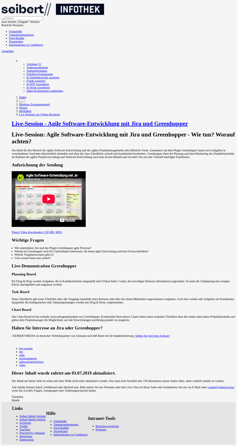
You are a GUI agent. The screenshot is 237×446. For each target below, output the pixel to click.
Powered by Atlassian (32, 432)
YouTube (24, 429)
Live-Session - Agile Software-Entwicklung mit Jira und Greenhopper (100, 123)
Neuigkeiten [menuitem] (16, 41)
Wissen (23, 107)
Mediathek (25, 111)
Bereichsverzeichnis (107, 426)
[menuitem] (33, 64)
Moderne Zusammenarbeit (34, 104)
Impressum (25, 436)
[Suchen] (2, 19)
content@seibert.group (221, 387)
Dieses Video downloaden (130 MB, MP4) (37, 232)
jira (21, 351)
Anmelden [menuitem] (7, 51)
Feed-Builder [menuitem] (16, 38)
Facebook (25, 422)
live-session (26, 348)
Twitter (23, 426)
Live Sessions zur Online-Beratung (39, 114)
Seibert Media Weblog (32, 419)
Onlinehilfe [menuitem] (15, 31)
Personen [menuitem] (101, 429)
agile (22, 355)
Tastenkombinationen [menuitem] (21, 34)
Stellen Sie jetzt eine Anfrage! (152, 335)
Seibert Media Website (32, 416)
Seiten (22, 97)
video (22, 365)
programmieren (28, 358)
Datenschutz (26, 439)
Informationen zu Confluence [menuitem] (26, 44)
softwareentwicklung (31, 361)
